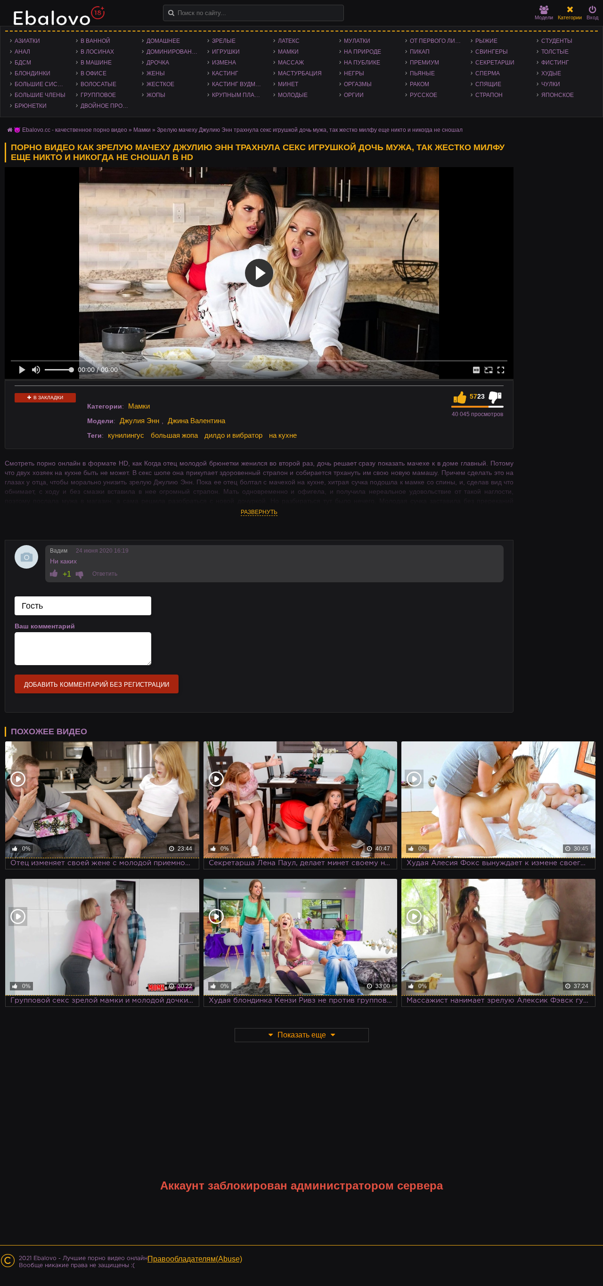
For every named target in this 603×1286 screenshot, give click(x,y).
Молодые (293, 95)
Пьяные (422, 73)
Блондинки (32, 73)
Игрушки (226, 51)
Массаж (291, 62)
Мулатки (357, 41)
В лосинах (97, 51)
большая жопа (174, 435)
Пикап (420, 51)
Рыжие (486, 41)
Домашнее (163, 41)
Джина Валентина (196, 421)
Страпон (489, 95)
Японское (557, 95)
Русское (423, 95)
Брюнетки (31, 106)
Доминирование (173, 51)
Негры (354, 73)
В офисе (93, 73)
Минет (288, 84)
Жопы (156, 95)
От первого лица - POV (438, 41)
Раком (419, 84)
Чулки (550, 84)
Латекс (289, 41)
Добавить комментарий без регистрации (96, 684)
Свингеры (491, 51)
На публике (362, 62)
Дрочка (158, 62)
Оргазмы (358, 84)
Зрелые (224, 41)
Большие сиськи (42, 84)
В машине (96, 62)
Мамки (288, 51)
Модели (544, 17)
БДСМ (23, 62)
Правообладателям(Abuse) (194, 1259)
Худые (551, 73)
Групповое (98, 95)
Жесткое (160, 84)
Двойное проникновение (109, 106)
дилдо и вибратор (233, 435)
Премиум (424, 62)
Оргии (354, 95)
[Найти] (171, 13)
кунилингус (126, 435)
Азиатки (27, 41)
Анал (22, 51)
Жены (156, 73)
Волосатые (98, 84)
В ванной (95, 41)
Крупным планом (240, 95)
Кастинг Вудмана (239, 84)
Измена (224, 62)
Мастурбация (300, 73)
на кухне (283, 435)
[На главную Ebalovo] (56, 20)
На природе (362, 51)
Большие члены (40, 95)
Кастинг (225, 73)
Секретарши (494, 62)
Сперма (487, 73)
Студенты (556, 41)
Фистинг (555, 62)
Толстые (555, 51)
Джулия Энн (139, 421)
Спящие (488, 84)
